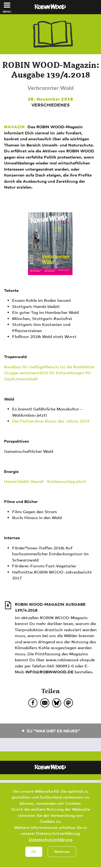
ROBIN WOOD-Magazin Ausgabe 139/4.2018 (50, 607)
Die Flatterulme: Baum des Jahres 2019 (50, 420)
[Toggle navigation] (7, 5)
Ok (33, 851)
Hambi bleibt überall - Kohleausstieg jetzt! (45, 481)
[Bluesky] (56, 702)
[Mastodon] (68, 702)
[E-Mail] (44, 702)
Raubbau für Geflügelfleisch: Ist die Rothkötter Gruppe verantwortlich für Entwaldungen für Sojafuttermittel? (49, 372)
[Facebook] (32, 702)
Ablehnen (62, 851)
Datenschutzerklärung (50, 839)
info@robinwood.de (49, 671)
